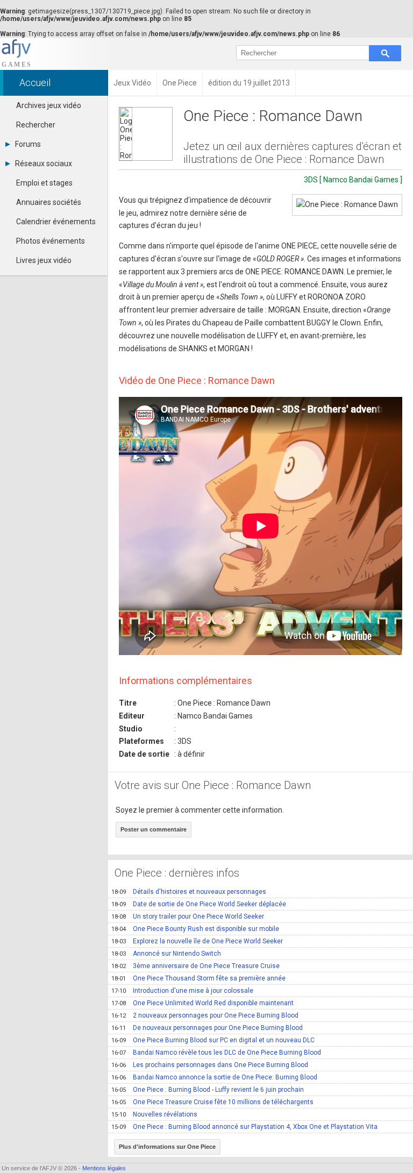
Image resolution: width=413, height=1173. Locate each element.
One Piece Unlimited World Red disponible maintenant (202, 1003)
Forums (28, 144)
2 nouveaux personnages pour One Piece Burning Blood (204, 1015)
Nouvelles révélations (154, 1114)
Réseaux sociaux (43, 163)
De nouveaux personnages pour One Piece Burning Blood (207, 1028)
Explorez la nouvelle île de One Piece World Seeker (197, 941)
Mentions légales (104, 1168)
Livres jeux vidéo (44, 260)
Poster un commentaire (153, 829)
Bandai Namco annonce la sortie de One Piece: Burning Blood (214, 1077)
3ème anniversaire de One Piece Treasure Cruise (195, 966)
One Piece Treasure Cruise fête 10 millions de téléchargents (212, 1102)
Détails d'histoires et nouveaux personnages (188, 891)
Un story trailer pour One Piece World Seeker (187, 916)
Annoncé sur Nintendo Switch (166, 953)
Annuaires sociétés (48, 202)
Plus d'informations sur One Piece (167, 1146)
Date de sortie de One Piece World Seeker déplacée (198, 904)
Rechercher (35, 124)
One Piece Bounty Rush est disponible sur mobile (195, 929)
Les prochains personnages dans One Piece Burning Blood (209, 1065)
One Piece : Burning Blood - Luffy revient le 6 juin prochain (207, 1089)
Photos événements (50, 241)
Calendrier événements (56, 221)
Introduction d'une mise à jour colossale (182, 990)
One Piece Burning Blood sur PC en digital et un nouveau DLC (213, 1040)
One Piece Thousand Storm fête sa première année (198, 978)
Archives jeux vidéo (48, 105)
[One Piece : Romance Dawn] (347, 205)
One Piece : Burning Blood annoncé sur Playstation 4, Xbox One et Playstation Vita (244, 1127)
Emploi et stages (44, 183)
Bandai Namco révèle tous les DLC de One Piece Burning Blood (216, 1052)
